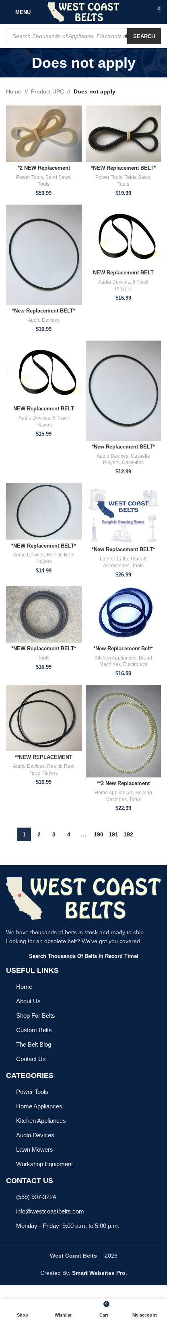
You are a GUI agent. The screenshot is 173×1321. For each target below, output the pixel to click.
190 (98, 834)
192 (128, 834)
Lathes (107, 559)
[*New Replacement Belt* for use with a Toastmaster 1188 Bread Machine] (123, 614)
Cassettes (133, 462)
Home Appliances (114, 792)
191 (113, 834)
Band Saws (57, 177)
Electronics (135, 664)
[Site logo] (83, 11)
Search (144, 36)
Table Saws (137, 177)
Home (13, 91)
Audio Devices (44, 320)
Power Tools (29, 177)
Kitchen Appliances (115, 658)
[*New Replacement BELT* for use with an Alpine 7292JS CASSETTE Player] (123, 391)
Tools (43, 184)
